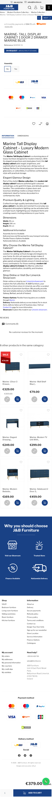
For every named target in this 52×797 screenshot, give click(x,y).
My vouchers (7, 666)
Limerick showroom (34, 281)
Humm (12, 300)
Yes (15, 69)
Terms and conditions (35, 620)
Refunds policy (32, 614)
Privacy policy (32, 617)
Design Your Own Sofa (35, 627)
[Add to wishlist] (21, 355)
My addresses (7, 659)
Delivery (30, 607)
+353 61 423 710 (33, 656)
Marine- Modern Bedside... (10, 490)
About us (30, 604)
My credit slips (7, 669)
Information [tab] (8, 136)
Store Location (32, 633)
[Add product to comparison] (7, 399)
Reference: (8, 45)
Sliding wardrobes (8, 614)
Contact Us (7, 307)
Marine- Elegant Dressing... (10, 438)
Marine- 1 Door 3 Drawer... (10, 383)
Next (46, 18)
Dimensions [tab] (23, 136)
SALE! (4, 604)
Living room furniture (10, 611)
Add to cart (35, 793)
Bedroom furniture (9, 607)
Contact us (31, 624)
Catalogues (31, 643)
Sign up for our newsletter (37, 630)
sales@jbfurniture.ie (34, 661)
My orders (6, 656)
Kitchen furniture (8, 620)
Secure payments (34, 611)
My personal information (11, 663)
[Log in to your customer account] (35, 8)
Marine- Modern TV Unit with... (38, 438)
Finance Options (33, 640)
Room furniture (7, 617)
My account (7, 652)
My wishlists (6, 672)
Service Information (34, 637)
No (7, 69)
